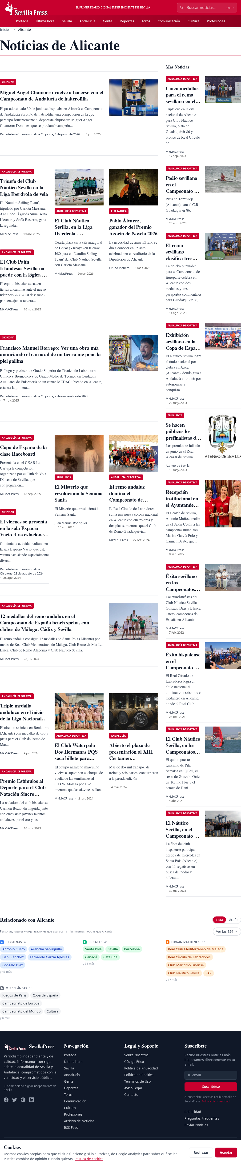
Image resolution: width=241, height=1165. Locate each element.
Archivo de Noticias (79, 1121)
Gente (107, 21)
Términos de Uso (137, 1081)
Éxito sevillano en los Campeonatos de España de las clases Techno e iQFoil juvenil (183, 592)
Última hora (45, 21)
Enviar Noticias (196, 1125)
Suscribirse (211, 1086)
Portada (22, 21)
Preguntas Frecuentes (202, 1118)
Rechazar (201, 1152)
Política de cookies (89, 1159)
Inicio (4, 29)
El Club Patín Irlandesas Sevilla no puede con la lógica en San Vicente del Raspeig (23, 274)
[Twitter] (14, 1099)
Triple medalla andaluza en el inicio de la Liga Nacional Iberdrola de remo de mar (23, 718)
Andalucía (87, 21)
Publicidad (193, 1111)
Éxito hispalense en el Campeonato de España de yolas (183, 664)
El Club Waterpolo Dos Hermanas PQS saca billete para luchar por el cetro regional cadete (76, 758)
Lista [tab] (219, 919)
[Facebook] (6, 1099)
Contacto (131, 1094)
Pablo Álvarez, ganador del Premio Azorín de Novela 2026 (133, 227)
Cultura (193, 21)
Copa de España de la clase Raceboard (23, 450)
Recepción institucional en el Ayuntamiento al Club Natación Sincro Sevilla (183, 508)
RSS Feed (71, 1127)
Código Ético (134, 1061)
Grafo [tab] (233, 919)
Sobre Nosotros (136, 1055)
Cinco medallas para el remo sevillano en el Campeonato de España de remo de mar (183, 104)
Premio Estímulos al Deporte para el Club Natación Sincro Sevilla (22, 790)
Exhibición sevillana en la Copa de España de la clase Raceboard (183, 348)
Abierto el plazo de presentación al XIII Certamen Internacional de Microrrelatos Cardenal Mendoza (131, 761)
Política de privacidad (215, 1101)
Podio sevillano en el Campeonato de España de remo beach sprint (183, 191)
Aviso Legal (133, 1088)
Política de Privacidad (141, 1068)
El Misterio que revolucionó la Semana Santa (79, 493)
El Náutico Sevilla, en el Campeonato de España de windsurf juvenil (183, 835)
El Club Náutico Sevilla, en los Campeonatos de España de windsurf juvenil (183, 751)
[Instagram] (23, 1099)
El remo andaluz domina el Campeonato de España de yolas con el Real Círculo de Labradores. (133, 503)
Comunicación (169, 21)
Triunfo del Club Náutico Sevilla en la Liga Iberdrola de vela (24, 187)
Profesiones (216, 21)
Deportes (127, 21)
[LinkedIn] (31, 1099)
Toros (146, 21)
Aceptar (226, 1152)
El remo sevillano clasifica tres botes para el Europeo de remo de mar (179, 261)
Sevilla (67, 21)
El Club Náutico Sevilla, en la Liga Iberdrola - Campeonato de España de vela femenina (73, 237)
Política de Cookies (138, 1075)
